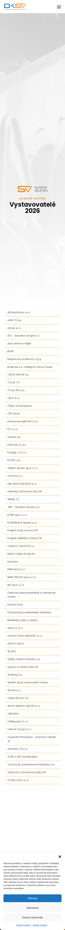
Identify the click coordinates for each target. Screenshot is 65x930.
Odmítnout (32, 907)
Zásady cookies (23, 925)
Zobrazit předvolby (32, 917)
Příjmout (32, 898)
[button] (60, 856)
